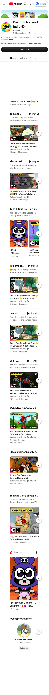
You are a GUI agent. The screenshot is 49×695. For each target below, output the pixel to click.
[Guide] (3, 3)
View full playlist (16, 443)
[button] (35, 58)
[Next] (39, 133)
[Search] (25, 3)
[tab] (13, 58)
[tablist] (24, 58)
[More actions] (25, 251)
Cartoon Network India (18, 149)
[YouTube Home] (15, 4)
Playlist (33, 437)
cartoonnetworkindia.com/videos (15, 44)
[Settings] (30, 3)
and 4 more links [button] (35, 44)
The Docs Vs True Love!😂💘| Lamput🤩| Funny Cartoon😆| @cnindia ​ (24, 101)
